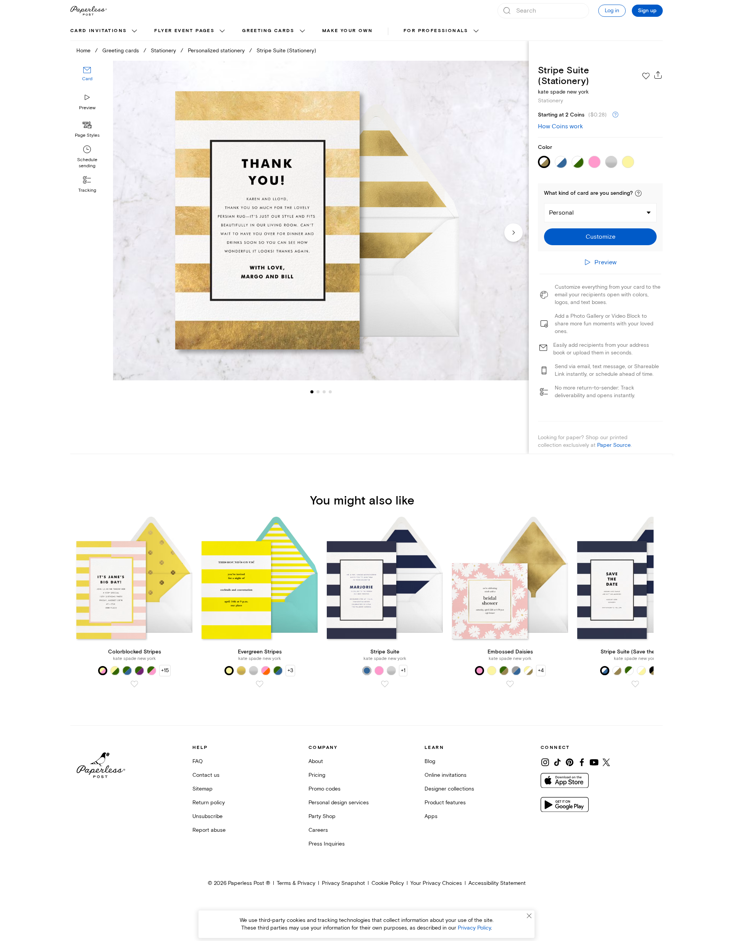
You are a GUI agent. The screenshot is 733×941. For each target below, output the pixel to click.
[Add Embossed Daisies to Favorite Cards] (510, 684)
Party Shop (322, 816)
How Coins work (560, 126)
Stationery (163, 50)
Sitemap (202, 789)
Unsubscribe (207, 816)
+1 (403, 670)
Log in (612, 10)
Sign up (647, 10)
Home (83, 50)
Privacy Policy (474, 928)
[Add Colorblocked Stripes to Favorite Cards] (134, 684)
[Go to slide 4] (324, 391)
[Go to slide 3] (318, 391)
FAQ (197, 761)
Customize (600, 237)
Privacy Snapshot (343, 883)
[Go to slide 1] (311, 391)
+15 (165, 670)
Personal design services (338, 802)
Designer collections (449, 789)
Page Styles (87, 135)
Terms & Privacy (296, 883)
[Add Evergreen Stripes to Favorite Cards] (259, 684)
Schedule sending (87, 163)
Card (87, 79)
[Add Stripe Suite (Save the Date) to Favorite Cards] (635, 684)
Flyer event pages (184, 31)
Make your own (347, 31)
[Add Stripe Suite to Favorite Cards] (384, 684)
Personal (561, 213)
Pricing (316, 775)
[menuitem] (104, 31)
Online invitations (446, 775)
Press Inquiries (326, 844)
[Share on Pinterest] (569, 762)
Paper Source (614, 445)
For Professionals (436, 31)
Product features (445, 802)
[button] (638, 193)
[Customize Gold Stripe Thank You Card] (320, 220)
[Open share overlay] (658, 74)
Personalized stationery (216, 50)
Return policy (208, 802)
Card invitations (98, 31)
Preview (87, 108)
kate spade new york (563, 92)
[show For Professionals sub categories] (476, 31)
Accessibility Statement (497, 883)
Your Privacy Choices (436, 883)
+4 (541, 670)
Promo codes (324, 789)
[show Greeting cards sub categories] (302, 31)
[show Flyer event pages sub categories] (222, 31)
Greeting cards (268, 31)
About (315, 761)
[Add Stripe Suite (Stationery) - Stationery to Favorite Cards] (646, 76)
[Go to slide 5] (330, 391)
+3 (290, 670)
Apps (431, 816)
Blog (430, 761)
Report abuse (209, 830)
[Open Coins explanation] (615, 115)
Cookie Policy (387, 883)
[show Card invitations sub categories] (134, 31)
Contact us (206, 775)
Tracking (87, 190)
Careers (318, 830)
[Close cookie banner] (529, 915)
